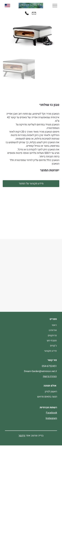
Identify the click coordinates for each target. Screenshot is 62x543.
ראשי (54, 325)
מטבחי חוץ (52, 340)
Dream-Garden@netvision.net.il (40, 371)
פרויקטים (52, 335)
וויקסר (21, 435)
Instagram (51, 418)
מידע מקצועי (50, 350)
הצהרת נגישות (50, 376)
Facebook (51, 413)
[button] (31, 183)
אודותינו (53, 330)
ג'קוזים (53, 345)
